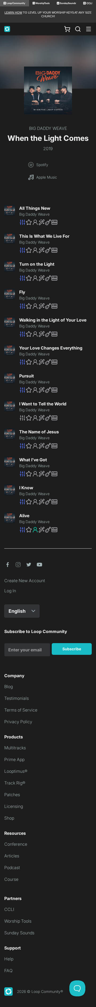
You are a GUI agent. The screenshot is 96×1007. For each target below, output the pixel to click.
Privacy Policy (18, 721)
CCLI (9, 909)
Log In (10, 590)
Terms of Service (20, 710)
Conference (15, 844)
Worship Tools (17, 921)
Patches (12, 794)
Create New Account (24, 580)
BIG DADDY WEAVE (48, 128)
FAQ (8, 970)
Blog (8, 686)
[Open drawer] (88, 29)
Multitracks (15, 747)
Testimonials (16, 698)
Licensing (13, 806)
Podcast (12, 867)
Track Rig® (14, 783)
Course (11, 879)
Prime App (14, 759)
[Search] (78, 29)
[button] (55, 222)
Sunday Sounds (19, 932)
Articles (11, 855)
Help (8, 958)
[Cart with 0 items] (67, 29)
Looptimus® (15, 771)
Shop (9, 818)
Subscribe (71, 649)
